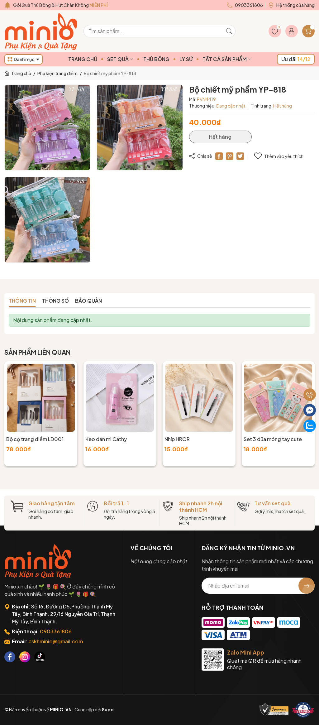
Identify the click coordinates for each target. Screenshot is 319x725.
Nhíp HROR (177, 439)
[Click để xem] (47, 127)
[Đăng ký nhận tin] (306, 586)
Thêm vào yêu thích (283, 156)
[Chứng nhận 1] (274, 710)
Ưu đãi (295, 59)
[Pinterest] (229, 156)
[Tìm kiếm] (229, 31)
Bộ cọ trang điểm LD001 (35, 439)
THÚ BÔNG (156, 59)
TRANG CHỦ (82, 59)
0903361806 (56, 631)
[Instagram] (24, 656)
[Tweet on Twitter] (240, 156)
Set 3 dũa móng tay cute (273, 439)
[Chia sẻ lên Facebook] (219, 156)
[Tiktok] (39, 656)
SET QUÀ (118, 59)
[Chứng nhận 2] (303, 710)
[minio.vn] (41, 31)
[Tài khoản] (291, 31)
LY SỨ (186, 59)
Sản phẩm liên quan (37, 352)
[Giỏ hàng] (308, 31)
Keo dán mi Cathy (106, 439)
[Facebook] (9, 656)
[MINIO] (38, 561)
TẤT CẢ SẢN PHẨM (225, 59)
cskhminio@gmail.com (55, 641)
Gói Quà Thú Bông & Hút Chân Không (60, 5)
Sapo (108, 709)
